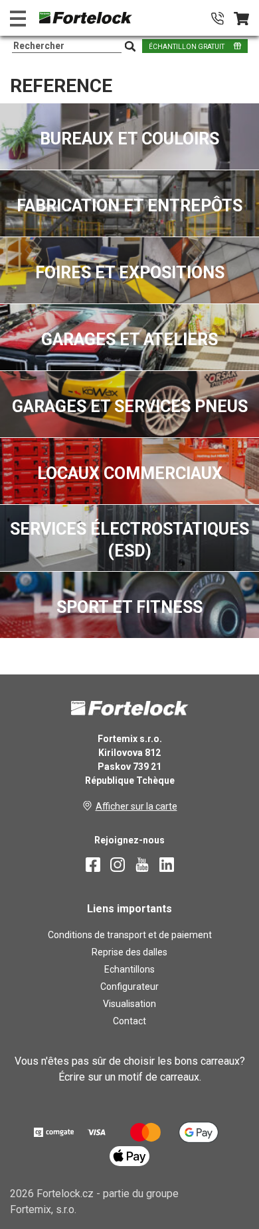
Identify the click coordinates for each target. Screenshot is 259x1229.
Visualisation (129, 1003)
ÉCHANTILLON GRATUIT (186, 46)
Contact (129, 1021)
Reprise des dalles (129, 952)
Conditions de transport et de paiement (130, 935)
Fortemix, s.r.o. (43, 1209)
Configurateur (129, 986)
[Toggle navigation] (18, 18)
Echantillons (129, 969)
